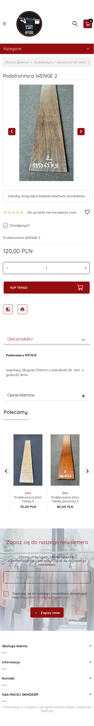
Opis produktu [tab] (20, 338)
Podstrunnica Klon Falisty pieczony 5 (65, 499)
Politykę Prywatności (54, 597)
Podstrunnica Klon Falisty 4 (28, 499)
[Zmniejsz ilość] (7, 268)
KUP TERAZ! (19, 287)
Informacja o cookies (19, 707)
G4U (28, 493)
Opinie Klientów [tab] (20, 395)
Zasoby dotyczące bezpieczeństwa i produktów (46, 196)
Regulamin (28, 597)
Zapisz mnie (50, 613)
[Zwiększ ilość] (85, 268)
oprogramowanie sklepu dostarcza (64, 707)
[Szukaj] (75, 25)
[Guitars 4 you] (28, 23)
